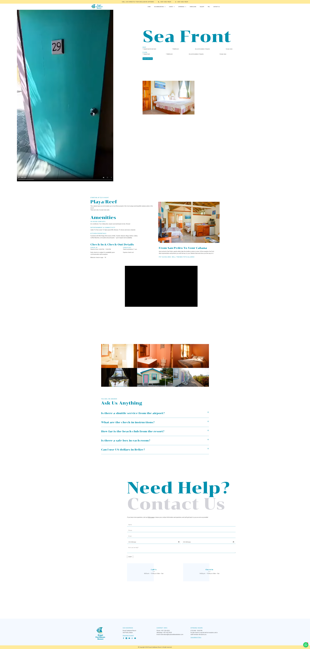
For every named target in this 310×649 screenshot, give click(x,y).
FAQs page (151, 517)
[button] (155, 413)
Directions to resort (128, 635)
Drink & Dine (193, 6)
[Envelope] (135, 638)
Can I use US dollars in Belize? (123, 449)
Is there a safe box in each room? (125, 440)
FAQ (209, 6)
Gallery (202, 6)
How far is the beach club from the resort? (132, 431)
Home (149, 6)
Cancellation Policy (196, 637)
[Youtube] (129, 638)
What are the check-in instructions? (128, 422)
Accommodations (159, 6)
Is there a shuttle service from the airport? (133, 413)
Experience (181, 6)
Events (171, 6)
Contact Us (216, 6)
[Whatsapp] (132, 638)
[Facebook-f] (123, 638)
